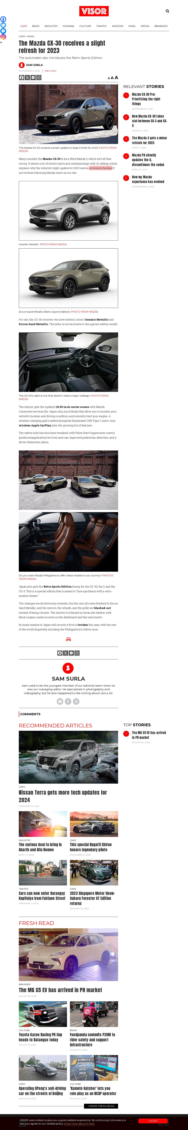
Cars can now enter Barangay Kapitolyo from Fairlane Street (42, 895)
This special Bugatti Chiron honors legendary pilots (91, 847)
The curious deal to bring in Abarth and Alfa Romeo (40, 847)
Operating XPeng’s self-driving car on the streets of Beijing (42, 1091)
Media (145, 26)
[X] (27, 77)
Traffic (101, 26)
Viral (132, 26)
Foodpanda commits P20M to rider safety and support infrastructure (92, 1040)
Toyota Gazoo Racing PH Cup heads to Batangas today (40, 1037)
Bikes (36, 26)
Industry (51, 26)
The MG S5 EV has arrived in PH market (149, 735)
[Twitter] (3, 25)
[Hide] (1, 42)
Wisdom (117, 26)
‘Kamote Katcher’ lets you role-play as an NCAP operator (93, 1091)
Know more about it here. (79, 1123)
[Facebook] (21, 77)
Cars (23, 26)
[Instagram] (38, 77)
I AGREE (153, 1121)
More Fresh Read (102, 1106)
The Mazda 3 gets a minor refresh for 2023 (149, 140)
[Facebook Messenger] (33, 77)
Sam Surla (34, 65)
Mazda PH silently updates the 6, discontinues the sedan (148, 160)
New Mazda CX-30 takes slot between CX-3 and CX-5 (149, 121)
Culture (85, 26)
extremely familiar (100, 168)
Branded (161, 26)
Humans (68, 26)
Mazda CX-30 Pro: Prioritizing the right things (146, 99)
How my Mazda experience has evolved (148, 179)
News (30, 36)
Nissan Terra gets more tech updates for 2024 (63, 796)
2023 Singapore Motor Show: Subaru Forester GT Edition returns (92, 898)
